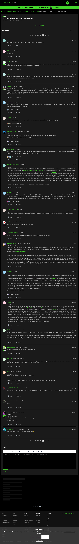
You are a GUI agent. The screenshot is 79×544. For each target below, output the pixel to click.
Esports (14, 522)
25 (43, 35)
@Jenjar (54, 172)
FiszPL (8, 412)
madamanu (9, 271)
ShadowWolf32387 (11, 131)
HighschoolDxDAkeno (12, 243)
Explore (14, 513)
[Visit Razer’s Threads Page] (48, 521)
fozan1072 (9, 401)
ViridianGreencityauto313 (13, 164)
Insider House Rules (28, 170)
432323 (9, 302)
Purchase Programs (6, 522)
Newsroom (38, 520)
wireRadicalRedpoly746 (13, 232)
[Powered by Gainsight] (39, 507)
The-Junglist (10, 330)
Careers (37, 517)
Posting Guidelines (39, 170)
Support (26, 513)
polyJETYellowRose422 (12, 388)
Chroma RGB (16, 517)
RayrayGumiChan (11, 347)
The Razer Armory (24, 11)
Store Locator (4, 520)
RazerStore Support (28, 520)
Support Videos (27, 527)
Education (4, 527)
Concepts (15, 520)
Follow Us (49, 513)
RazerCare (26, 522)
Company (38, 513)
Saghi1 (8, 74)
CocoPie (9, 117)
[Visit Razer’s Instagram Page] (48, 518)
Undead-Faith (10, 192)
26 (46, 35)
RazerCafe (4, 517)
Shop (3, 513)
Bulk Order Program (6, 524)
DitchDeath (9, 358)
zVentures (38, 522)
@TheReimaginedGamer (21, 251)
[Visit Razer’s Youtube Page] (48, 526)
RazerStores (4, 515)
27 (48, 35)
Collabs (14, 524)
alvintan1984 (10, 86)
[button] (2, 3)
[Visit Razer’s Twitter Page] (48, 524)
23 (38, 35)
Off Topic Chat (35, 11)
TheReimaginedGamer (12, 209)
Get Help (26, 515)
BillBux (8, 371)
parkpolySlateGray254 (12, 429)
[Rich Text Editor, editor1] (39, 461)
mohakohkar (10, 102)
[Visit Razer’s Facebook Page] (48, 516)
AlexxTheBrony (10, 149)
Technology (15, 515)
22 (35, 35)
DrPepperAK (10, 50)
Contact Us (38, 524)
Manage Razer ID (28, 524)
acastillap (9, 40)
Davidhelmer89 (10, 222)
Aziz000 (9, 61)
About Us (38, 515)
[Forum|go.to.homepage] (12, 2)
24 (40, 35)
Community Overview (12, 11)
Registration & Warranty (29, 517)
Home (2, 11)
